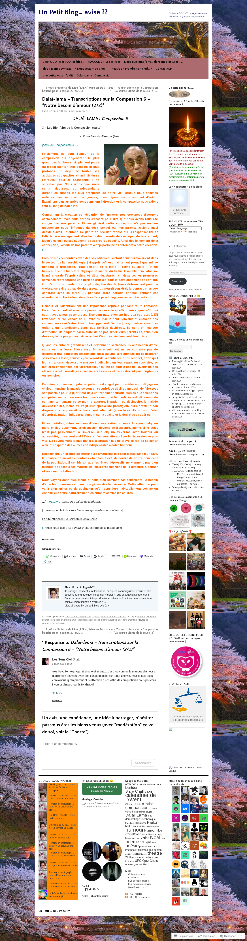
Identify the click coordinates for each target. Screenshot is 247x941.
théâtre (154, 853)
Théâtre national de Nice (139, 857)
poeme (132, 841)
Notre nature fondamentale (123, 620)
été (144, 864)
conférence (140, 812)
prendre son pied (148, 846)
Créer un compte (136, 874)
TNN (156, 857)
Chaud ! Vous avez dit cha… (63, 886)
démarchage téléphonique (140, 819)
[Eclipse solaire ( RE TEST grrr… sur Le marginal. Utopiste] (196, 581)
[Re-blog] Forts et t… (59, 815)
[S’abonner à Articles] (126, 894)
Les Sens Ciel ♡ (63, 659)
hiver (148, 826)
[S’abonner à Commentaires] (126, 897)
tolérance (129, 861)
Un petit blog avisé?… (60, 795)
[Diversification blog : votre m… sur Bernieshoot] (196, 542)
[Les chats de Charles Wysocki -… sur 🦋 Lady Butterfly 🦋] (196, 562)
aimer (139, 784)
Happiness (82, 620)
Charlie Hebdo (133, 804)
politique (145, 842)
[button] (102, 805)
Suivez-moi (177, 281)
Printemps (130, 850)
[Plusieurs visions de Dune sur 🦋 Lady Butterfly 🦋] (177, 620)
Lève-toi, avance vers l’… (61, 837)
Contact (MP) (165, 68)
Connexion (133, 877)
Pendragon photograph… (61, 804)
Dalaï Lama (70, 620)
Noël (155, 837)
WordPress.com (136, 887)
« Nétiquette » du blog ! (90, 68)
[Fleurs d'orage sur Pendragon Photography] (177, 562)
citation (148, 804)
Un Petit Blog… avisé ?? (73, 12)
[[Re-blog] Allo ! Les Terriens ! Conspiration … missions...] (177, 324)
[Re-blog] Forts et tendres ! (184, 371)
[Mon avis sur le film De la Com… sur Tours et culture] (177, 581)
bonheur (46, 620)
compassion (57, 620)
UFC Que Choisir (147, 861)
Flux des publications (138, 881)
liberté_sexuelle (155, 834)
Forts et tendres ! (57, 818)
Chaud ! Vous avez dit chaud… (187, 377)
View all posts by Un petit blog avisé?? (88, 605)
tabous (144, 854)
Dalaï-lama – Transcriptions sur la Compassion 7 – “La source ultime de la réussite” (129, 89)
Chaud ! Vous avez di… (60, 883)
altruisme (151, 616)
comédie (130, 811)
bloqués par (103, 790)
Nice (146, 838)
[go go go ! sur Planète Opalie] (196, 620)
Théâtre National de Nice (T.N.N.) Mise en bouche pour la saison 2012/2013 (70, 89)
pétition (128, 854)
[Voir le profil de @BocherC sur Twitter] (90, 889)
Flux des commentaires (139, 884)
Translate (192, 231)
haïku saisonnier (135, 826)
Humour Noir (153, 830)
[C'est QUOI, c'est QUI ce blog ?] (177, 306)
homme (155, 826)
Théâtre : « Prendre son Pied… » (131, 68)
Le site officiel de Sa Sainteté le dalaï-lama (69, 519)
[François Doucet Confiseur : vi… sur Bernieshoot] (177, 542)
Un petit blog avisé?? (78, 111)
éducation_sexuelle (133, 864)
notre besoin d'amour (98, 620)
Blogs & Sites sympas (56, 68)
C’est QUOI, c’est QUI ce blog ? (63, 61)
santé (137, 853)
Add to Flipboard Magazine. (95, 896)
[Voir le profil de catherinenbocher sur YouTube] (94, 889)
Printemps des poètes (149, 849)
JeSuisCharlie (133, 834)
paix (163, 838)
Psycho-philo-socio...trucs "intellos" (109, 616)
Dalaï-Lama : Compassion (93, 75)
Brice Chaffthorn (139, 791)
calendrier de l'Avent (140, 797)
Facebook (130, 823)
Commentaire (143, 762)
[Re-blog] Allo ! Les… (59, 784)
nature (139, 838)
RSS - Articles (135, 894)
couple (149, 812)
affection (141, 616)
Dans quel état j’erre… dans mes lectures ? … (153, 61)
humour (134, 830)
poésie (132, 845)
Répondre (57, 700)
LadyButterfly (55, 893)
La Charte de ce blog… (185, 467)
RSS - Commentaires (139, 897)
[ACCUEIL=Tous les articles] (196, 307)
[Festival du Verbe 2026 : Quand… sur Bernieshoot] (177, 600)
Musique (130, 838)
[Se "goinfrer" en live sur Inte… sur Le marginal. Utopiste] (196, 600)
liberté (145, 834)
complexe (153, 808)
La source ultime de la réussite (81, 501)
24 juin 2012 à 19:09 (62, 664)
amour (157, 784)
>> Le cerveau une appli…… (63, 798)
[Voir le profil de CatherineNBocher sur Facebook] (86, 889)
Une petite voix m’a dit (57, 75)
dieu (150, 815)
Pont (154, 842)
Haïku (152, 822)
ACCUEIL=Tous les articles (187, 471)
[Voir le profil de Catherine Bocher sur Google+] (98, 889)
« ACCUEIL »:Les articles (104, 61)
